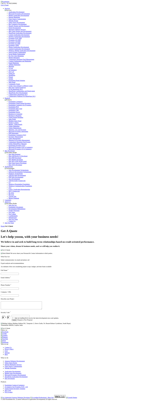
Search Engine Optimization (17, 52)
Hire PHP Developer (15, 158)
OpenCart (12, 73)
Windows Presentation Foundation (19, 184)
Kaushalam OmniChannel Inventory (20, 103)
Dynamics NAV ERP (15, 38)
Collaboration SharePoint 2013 (18, 94)
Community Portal (14, 84)
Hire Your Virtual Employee (17, 87)
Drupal (11, 77)
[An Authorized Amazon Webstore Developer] (15, 397)
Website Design (13, 21)
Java (10, 188)
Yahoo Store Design (11, 363)
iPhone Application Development (19, 47)
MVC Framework (14, 191)
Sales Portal (12, 119)
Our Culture (12, 214)
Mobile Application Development (19, 15)
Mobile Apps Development (13, 373)
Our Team (12, 212)
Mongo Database (14, 198)
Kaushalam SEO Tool (15, 108)
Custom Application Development (19, 35)
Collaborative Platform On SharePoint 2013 (22, 96)
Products (7, 98)
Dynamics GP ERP (14, 42)
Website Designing (10, 368)
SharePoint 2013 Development (18, 93)
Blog (6, 354)
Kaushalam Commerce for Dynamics (20, 105)
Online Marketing (14, 126)
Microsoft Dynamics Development (19, 14)
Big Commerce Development (18, 24)
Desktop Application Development (19, 36)
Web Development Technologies (19, 170)
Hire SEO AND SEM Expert (18, 161)
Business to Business (15, 115)
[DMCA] (60, 397)
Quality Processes (14, 210)
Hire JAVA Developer (15, 165)
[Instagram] (4, 342)
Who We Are (13, 205)
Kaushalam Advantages (16, 207)
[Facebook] (4, 332)
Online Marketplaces (15, 128)
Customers (8, 200)
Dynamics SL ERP (14, 43)
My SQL (11, 193)
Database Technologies (16, 173)
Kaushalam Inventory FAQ (17, 145)
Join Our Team (13, 219)
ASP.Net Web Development (17, 175)
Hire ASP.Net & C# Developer (18, 156)
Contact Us (12, 221)
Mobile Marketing (14, 57)
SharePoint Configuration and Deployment (22, 91)
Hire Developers (10, 151)
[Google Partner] (71, 397)
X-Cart (11, 68)
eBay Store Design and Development (20, 31)
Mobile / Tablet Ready (15, 124)
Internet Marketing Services (13, 364)
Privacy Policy (9, 349)
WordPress (12, 75)
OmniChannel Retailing (16, 117)
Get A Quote (5, 5)
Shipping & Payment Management (19, 140)
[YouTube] (4, 339)
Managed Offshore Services (17, 29)
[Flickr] (3, 340)
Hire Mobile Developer (16, 159)
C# (9, 182)
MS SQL (11, 195)
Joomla (11, 79)
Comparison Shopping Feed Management (21, 59)
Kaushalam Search (14, 112)
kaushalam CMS (14, 110)
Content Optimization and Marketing (20, 61)
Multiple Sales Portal (15, 121)
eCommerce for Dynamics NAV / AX (16, 387)
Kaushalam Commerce (16, 101)
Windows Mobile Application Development (22, 50)
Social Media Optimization (17, 54)
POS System (8, 392)
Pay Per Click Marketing (16, 56)
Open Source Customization (17, 19)
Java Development (14, 179)
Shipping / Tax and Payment (17, 130)
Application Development (16, 12)
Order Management (15, 138)
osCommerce (13, 70)
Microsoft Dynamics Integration (18, 131)
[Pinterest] (4, 337)
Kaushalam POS (14, 107)
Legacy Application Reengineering (19, 189)
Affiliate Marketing (14, 65)
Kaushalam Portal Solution (17, 80)
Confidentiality (13, 216)
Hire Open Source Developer (18, 163)
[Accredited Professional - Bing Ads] (42, 397)
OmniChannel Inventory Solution (15, 388)
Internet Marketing (14, 17)
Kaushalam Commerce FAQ (17, 135)
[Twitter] (4, 333)
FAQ (6, 351)
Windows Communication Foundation (20, 186)
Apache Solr (12, 196)
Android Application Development (19, 49)
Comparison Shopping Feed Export (19, 142)
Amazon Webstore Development (15, 361)
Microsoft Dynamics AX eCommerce (20, 149)
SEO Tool (8, 390)
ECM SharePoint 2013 (16, 89)
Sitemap (7, 353)
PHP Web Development (16, 177)
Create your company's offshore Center (21, 86)
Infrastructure (13, 217)
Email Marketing (14, 63)
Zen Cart (11, 72)
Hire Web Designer (14, 154)
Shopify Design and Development (19, 26)
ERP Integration (13, 133)
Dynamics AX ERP (15, 40)
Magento (11, 66)
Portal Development (15, 28)
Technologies (9, 166)
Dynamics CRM (14, 45)
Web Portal (12, 82)
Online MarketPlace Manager (18, 144)
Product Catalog (13, 123)
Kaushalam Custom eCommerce (15, 385)
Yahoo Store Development (17, 22)
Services (7, 8)
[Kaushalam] (5, 1)
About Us (8, 202)
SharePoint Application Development (20, 33)
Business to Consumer (15, 114)
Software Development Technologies (20, 172)
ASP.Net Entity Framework (17, 181)
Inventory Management (16, 137)
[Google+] (4, 335)
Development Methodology (17, 209)
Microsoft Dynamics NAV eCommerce (21, 147)
